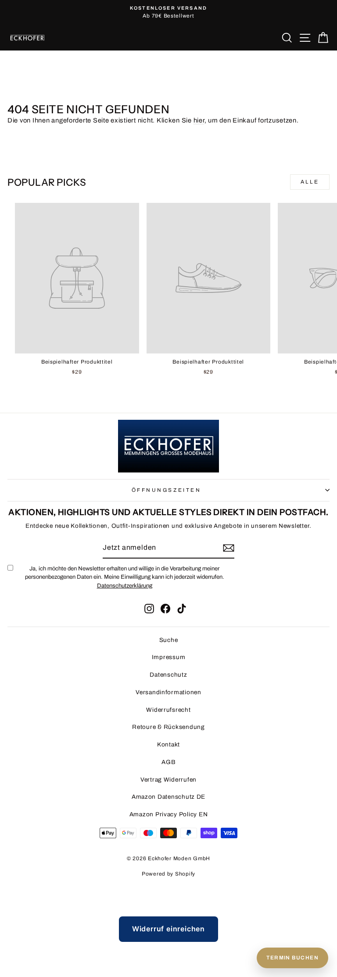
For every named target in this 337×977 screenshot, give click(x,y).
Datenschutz (168, 674)
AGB (168, 762)
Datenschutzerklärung (124, 586)
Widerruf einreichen (168, 928)
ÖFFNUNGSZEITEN (166, 490)
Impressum (169, 657)
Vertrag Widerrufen (168, 779)
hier (199, 120)
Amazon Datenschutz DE (168, 796)
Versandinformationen (168, 692)
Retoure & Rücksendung (168, 727)
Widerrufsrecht (168, 710)
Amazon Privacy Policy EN (168, 814)
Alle (310, 182)
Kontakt (168, 744)
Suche (168, 640)
